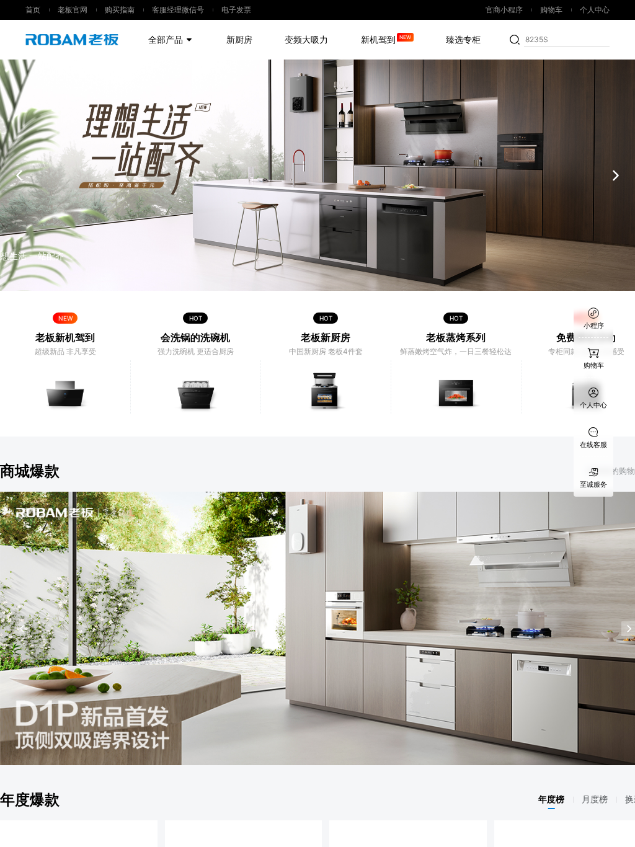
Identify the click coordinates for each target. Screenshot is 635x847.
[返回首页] (66, 39)
